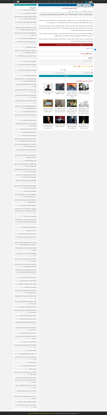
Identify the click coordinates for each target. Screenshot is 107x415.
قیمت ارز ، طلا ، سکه (32, 4)
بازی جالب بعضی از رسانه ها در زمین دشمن (28, 333)
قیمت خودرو (17, 4)
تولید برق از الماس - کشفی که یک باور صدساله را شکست (26, 237)
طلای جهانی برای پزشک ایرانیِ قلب (30, 287)
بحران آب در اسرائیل (32, 369)
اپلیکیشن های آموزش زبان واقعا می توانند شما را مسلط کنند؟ (26, 180)
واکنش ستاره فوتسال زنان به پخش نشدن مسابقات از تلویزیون (25, 100)
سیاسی (82, 2)
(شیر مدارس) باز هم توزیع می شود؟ (30, 75)
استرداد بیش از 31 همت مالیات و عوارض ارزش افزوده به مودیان (25, 115)
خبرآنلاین (88, 48)
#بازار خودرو (79, 5)
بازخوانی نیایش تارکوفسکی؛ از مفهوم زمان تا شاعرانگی (60, 125)
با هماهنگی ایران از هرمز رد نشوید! (30, 191)
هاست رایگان (36, 413)
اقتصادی (77, 2)
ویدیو (42, 2)
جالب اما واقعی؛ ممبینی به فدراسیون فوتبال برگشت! (27, 353)
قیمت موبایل (23, 4)
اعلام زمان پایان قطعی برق (31, 350)
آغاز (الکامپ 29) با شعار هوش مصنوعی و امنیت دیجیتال (26, 22)
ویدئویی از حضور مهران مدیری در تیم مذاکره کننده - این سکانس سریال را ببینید (48, 126)
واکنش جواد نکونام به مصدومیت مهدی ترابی (28, 227)
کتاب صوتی (30, 413)
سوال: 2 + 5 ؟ (63, 70)
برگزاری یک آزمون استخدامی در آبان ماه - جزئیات (28, 277)
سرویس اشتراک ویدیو (44, 413)
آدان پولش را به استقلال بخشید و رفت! (29, 13)
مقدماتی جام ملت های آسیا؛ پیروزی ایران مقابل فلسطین (26, 391)
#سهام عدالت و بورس (87, 5)
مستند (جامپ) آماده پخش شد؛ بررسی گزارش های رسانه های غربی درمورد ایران (83, 126)
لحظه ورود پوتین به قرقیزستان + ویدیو (29, 365)
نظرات (89, 58)
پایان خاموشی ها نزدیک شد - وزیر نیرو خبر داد (28, 205)
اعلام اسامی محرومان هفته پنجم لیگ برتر (29, 132)
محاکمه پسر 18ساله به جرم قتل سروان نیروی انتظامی (27, 233)
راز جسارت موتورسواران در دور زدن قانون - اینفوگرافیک (60, 92)
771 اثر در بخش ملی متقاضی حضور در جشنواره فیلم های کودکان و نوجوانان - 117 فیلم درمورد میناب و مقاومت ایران (83, 111)
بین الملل (59, 2)
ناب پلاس (38, 2)
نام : (92, 70)
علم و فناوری (50, 2)
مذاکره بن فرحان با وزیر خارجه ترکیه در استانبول (28, 319)
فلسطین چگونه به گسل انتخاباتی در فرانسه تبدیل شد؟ (27, 64)
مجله (70, 2)
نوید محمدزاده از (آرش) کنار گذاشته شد (48, 92)
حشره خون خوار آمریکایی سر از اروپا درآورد (29, 120)
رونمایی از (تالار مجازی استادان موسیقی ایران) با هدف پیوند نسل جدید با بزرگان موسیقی (60, 110)
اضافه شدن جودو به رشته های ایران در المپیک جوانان (27, 284)
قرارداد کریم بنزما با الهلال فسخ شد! (30, 160)
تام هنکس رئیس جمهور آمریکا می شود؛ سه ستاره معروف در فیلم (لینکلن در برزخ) (72, 126)
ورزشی (73, 2)
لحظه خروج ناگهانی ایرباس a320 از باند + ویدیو (28, 38)
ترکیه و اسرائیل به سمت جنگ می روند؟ (29, 341)
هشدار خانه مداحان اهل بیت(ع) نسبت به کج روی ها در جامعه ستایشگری (48, 110)
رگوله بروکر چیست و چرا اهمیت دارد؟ (30, 216)
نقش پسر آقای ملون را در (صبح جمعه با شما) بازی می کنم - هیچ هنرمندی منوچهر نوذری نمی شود (72, 111)
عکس (46, 2)
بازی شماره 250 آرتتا (32, 362)
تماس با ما (33, 2)
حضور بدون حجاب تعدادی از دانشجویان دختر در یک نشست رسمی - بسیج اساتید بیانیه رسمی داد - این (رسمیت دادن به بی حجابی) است (25, 380)
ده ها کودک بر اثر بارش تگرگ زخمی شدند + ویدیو (27, 315)
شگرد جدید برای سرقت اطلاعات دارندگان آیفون (28, 129)
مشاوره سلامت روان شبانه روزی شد (30, 61)
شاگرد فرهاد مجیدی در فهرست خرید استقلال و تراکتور (27, 307)
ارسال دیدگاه (66, 76)
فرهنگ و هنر (65, 2)
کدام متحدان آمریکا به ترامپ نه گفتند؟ (29, 10)
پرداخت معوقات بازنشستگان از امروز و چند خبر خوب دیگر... (83, 92)
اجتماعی (55, 2)
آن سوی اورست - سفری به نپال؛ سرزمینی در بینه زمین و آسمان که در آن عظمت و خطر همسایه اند (72, 94)
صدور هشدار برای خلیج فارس (31, 47)
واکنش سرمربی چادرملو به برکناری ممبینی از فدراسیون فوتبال (26, 322)
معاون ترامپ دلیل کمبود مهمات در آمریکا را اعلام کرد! (27, 70)
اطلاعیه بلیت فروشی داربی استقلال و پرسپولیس (28, 280)
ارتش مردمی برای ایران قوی (31, 230)
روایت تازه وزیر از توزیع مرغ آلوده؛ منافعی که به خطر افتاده (26, 149)
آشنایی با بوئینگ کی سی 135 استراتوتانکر (29, 135)
